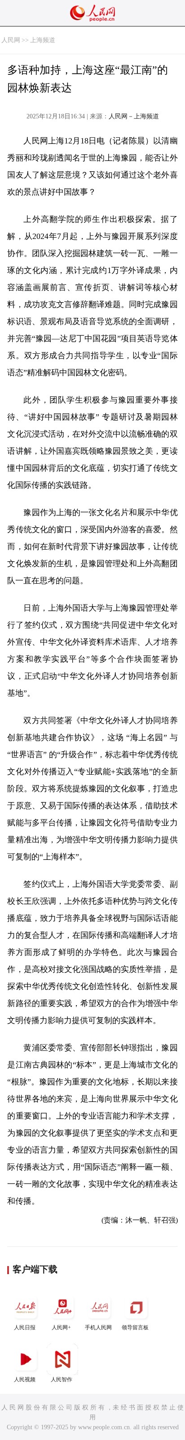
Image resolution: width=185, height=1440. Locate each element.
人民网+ (61, 1327)
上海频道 (42, 40)
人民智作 (61, 1379)
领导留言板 (135, 1327)
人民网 (10, 40)
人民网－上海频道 (134, 116)
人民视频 (24, 1379)
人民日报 (24, 1327)
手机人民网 (98, 1327)
